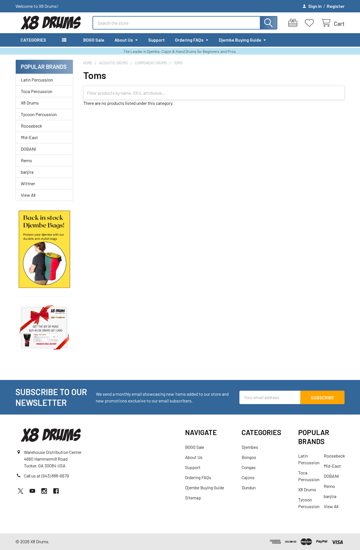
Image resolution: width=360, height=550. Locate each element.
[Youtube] (32, 491)
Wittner (28, 183)
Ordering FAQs (189, 39)
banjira (27, 172)
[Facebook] (56, 491)
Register (336, 6)
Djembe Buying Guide (240, 39)
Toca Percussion (36, 91)
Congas (249, 467)
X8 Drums (30, 102)
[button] (44, 249)
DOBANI (28, 148)
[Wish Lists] (310, 23)
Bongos (249, 457)
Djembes (250, 447)
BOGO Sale (93, 39)
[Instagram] (44, 491)
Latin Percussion (37, 79)
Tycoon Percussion (39, 114)
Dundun (249, 487)
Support (156, 39)
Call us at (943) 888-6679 (46, 475)
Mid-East (29, 137)
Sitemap (193, 497)
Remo (26, 160)
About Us (123, 39)
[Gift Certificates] (294, 23)
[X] (20, 491)
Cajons (248, 477)
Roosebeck (31, 125)
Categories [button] (33, 39)
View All (28, 195)
